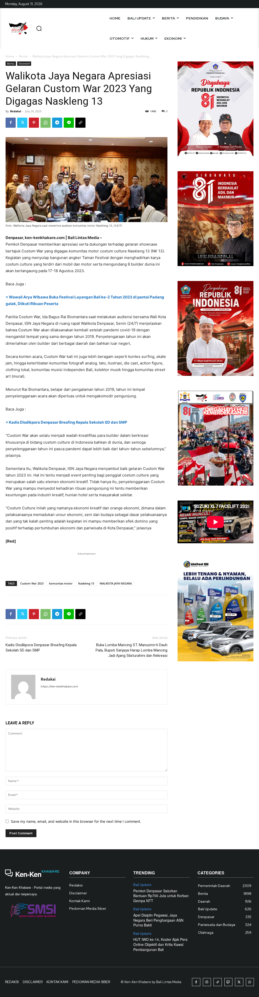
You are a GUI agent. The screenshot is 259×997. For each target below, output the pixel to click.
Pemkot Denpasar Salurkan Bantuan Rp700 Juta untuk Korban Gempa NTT (161, 895)
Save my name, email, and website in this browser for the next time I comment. (76, 821)
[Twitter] (22, 123)
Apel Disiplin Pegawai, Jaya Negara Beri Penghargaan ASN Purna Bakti (158, 920)
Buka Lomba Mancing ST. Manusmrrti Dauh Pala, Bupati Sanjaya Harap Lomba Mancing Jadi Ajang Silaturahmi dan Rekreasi (131, 650)
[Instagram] (207, 982)
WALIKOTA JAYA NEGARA (116, 583)
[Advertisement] (86, 564)
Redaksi (15, 111)
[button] (39, 28)
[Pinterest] (34, 123)
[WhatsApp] (45, 123)
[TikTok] (217, 982)
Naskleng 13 (86, 583)
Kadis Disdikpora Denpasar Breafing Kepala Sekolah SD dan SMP (41, 648)
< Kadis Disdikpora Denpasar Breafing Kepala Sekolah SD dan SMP (66, 422)
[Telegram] (57, 123)
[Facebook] (11, 123)
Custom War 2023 (32, 583)
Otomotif (24, 63)
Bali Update (142, 885)
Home (10, 56)
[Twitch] (228, 982)
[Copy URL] (80, 123)
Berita (23, 56)
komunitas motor (61, 583)
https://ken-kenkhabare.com (59, 686)
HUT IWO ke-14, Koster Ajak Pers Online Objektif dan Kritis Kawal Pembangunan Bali (160, 944)
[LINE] (69, 123)
